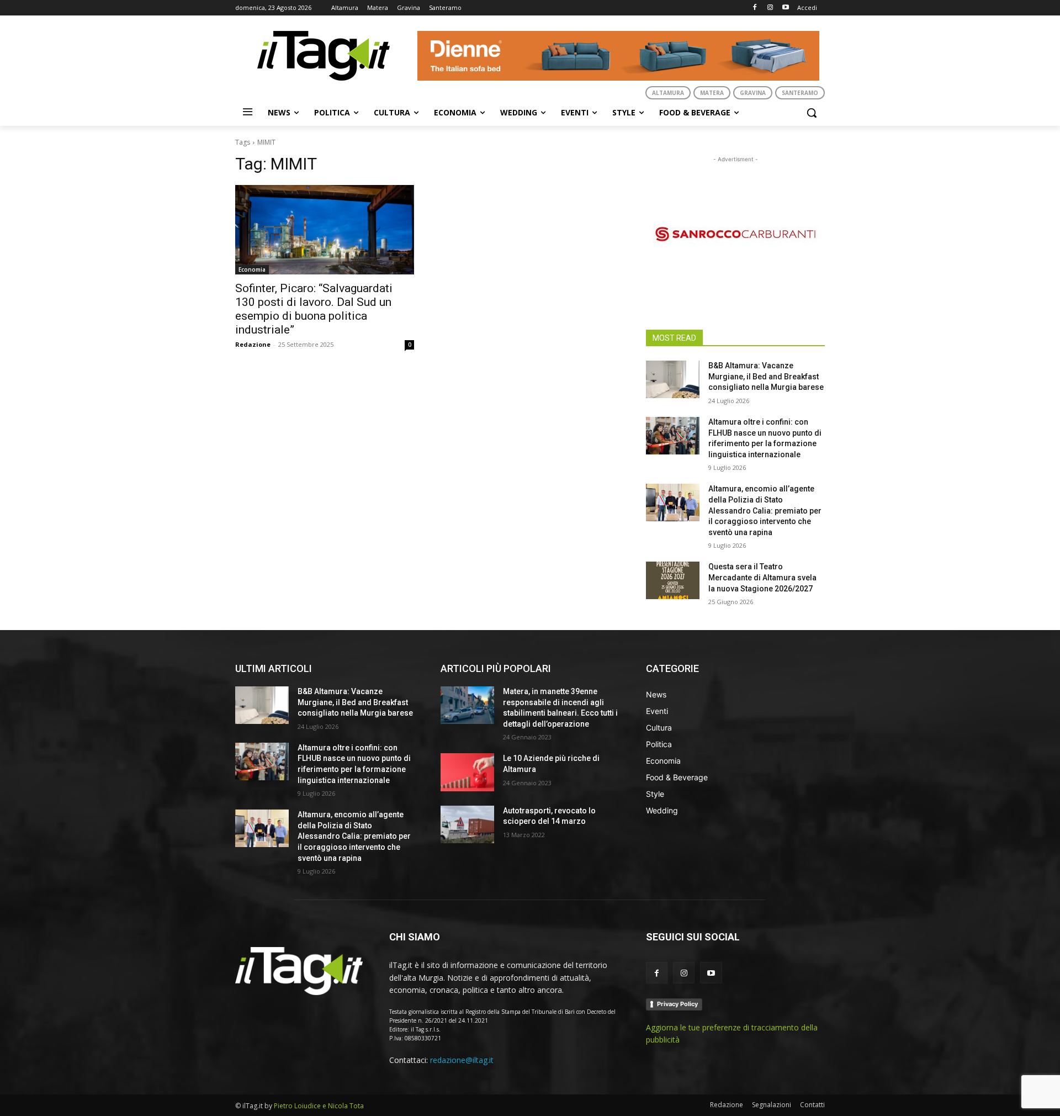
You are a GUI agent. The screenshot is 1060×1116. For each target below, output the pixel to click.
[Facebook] (755, 8)
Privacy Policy (677, 1004)
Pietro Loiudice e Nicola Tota (319, 1105)
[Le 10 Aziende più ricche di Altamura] (467, 772)
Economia (252, 269)
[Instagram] (770, 8)
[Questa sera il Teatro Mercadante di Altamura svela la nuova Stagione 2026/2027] (672, 580)
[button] (811, 112)
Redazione (253, 344)
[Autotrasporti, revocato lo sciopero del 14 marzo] (467, 824)
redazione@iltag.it (462, 1060)
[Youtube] (785, 8)
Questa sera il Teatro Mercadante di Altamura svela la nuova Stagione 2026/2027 (762, 577)
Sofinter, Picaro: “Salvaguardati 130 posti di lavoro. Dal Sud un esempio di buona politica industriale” (314, 309)
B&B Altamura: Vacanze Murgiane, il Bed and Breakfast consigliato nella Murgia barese (766, 376)
